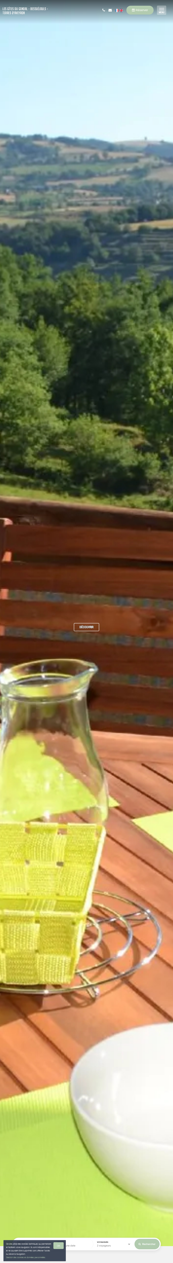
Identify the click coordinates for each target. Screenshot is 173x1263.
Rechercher (149, 1244)
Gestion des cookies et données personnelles (25, 1257)
